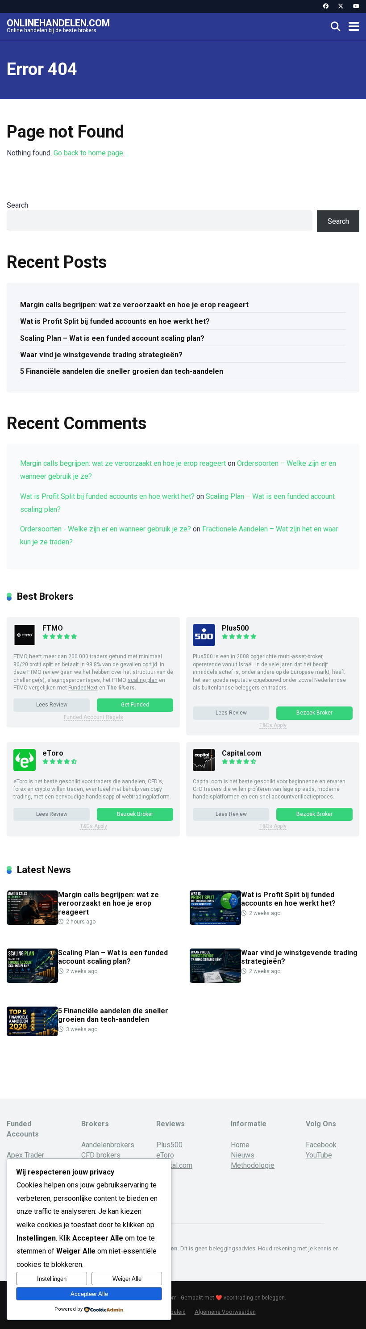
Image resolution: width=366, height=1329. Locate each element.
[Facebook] (325, 6)
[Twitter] (340, 6)
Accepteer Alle (89, 1294)
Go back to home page (88, 153)
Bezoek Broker (314, 713)
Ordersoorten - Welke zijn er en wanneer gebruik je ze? (105, 529)
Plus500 (235, 628)
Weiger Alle (126, 1278)
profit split (41, 664)
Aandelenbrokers (107, 1145)
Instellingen (52, 1278)
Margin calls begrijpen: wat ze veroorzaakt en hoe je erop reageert (134, 305)
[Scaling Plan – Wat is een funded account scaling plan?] (32, 980)
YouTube (319, 1155)
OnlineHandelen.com (58, 22)
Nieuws (242, 1155)
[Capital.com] (204, 769)
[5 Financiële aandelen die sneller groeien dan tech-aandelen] (32, 1033)
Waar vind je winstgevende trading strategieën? (101, 355)
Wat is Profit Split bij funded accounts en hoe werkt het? (115, 321)
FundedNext (83, 688)
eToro (52, 753)
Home (240, 1145)
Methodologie (252, 1165)
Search (17, 205)
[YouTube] (356, 6)
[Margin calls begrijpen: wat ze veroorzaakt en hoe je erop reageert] (32, 922)
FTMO (52, 628)
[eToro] (24, 769)
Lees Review (51, 705)
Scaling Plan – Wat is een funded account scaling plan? (112, 338)
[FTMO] (24, 643)
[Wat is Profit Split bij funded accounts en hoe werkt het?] (215, 922)
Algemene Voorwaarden (225, 1311)
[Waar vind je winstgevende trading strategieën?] (215, 980)
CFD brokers (101, 1155)
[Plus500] (204, 643)
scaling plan (143, 680)
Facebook (321, 1145)
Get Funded (135, 705)
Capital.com (242, 753)
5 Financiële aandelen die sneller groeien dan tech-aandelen (121, 371)
